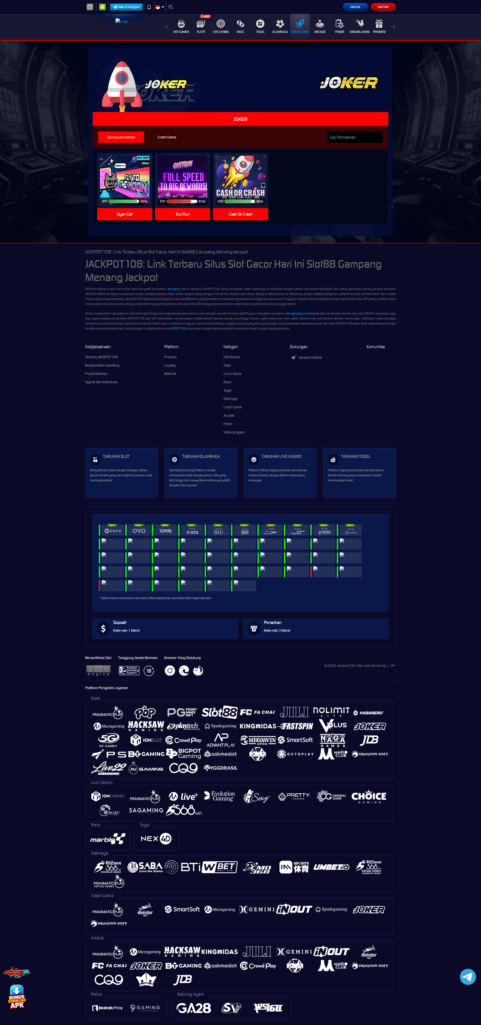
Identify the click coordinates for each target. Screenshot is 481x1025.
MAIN (128, 180)
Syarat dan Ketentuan (101, 382)
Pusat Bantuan (96, 373)
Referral (170, 373)
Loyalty (170, 365)
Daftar (383, 7)
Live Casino (221, 32)
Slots (201, 32)
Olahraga (280, 32)
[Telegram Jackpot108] (467, 976)
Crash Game (300, 32)
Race (240, 32)
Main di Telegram (129, 7)
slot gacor (174, 289)
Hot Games (181, 32)
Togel (260, 32)
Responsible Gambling (102, 365)
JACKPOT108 (177, 328)
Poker (339, 32)
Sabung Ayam (359, 32)
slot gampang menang (300, 313)
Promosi (379, 32)
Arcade (319, 32)
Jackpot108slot (310, 357)
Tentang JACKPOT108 (101, 357)
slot (238, 304)
